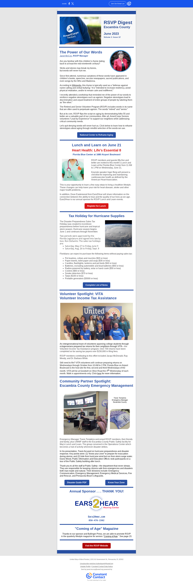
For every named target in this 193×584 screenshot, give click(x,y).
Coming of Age (111, 536)
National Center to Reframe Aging (96, 135)
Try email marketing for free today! (96, 580)
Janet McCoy (66, 56)
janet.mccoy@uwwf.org (95, 569)
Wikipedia (76, 85)
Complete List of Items (96, 285)
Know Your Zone (116, 482)
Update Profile (85, 566)
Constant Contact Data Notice (102, 566)
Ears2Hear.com (96, 516)
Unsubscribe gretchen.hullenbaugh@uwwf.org (96, 564)
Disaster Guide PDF (77, 482)
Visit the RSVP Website (96, 546)
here (99, 373)
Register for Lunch (96, 206)
